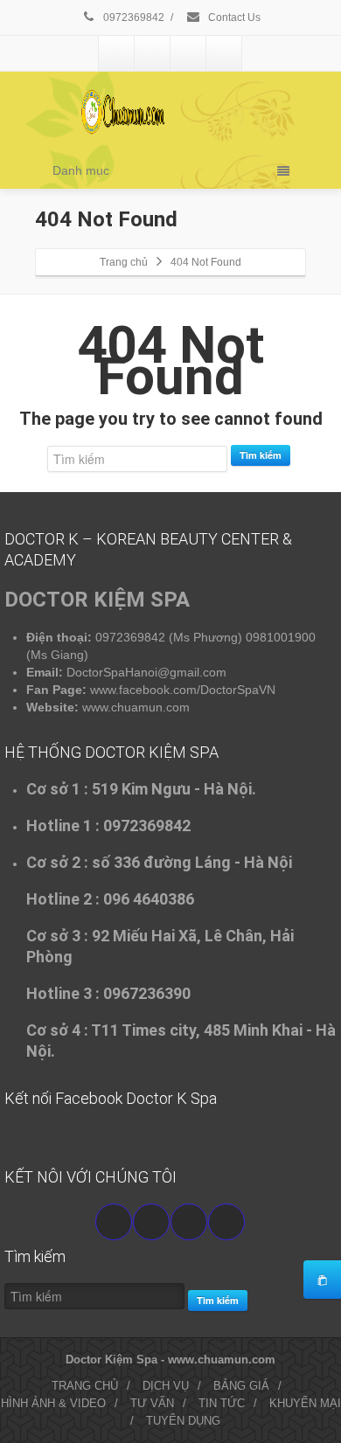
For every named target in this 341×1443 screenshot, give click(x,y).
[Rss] (223, 53)
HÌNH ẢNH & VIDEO (53, 1403)
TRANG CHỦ (85, 1385)
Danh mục (80, 170)
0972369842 (132, 17)
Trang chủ (124, 262)
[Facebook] (116, 53)
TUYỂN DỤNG (183, 1420)
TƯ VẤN (152, 1403)
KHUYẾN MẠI (305, 1403)
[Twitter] (152, 53)
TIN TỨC (221, 1403)
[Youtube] (151, 1221)
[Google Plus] (187, 53)
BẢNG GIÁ (241, 1385)
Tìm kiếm (261, 454)
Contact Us (233, 17)
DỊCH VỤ (166, 1385)
